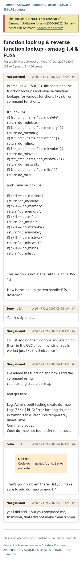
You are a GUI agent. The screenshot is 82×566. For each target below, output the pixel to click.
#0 (73, 77)
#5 (73, 503)
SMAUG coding (14, 9)
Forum (51, 5)
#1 (73, 308)
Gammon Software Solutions (23, 5)
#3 (73, 364)
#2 (73, 331)
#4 (73, 444)
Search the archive (50, 28)
